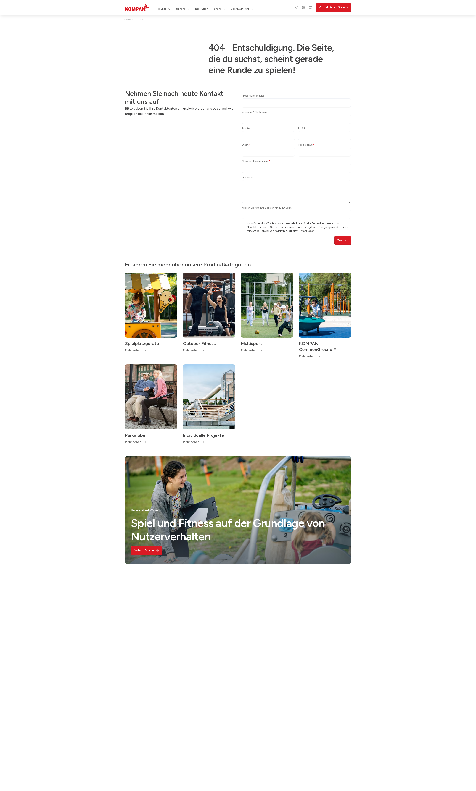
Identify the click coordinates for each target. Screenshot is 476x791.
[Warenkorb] (310, 7)
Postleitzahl (306, 144)
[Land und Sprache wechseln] (303, 7)
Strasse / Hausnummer (256, 161)
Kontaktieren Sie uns (333, 7)
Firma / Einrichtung (253, 95)
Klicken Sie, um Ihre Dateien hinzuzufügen (267, 207)
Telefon (247, 128)
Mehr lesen (307, 230)
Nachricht (248, 177)
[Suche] (297, 7)
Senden (342, 240)
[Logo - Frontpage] (137, 7)
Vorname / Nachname (255, 112)
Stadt (246, 144)
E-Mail (302, 128)
